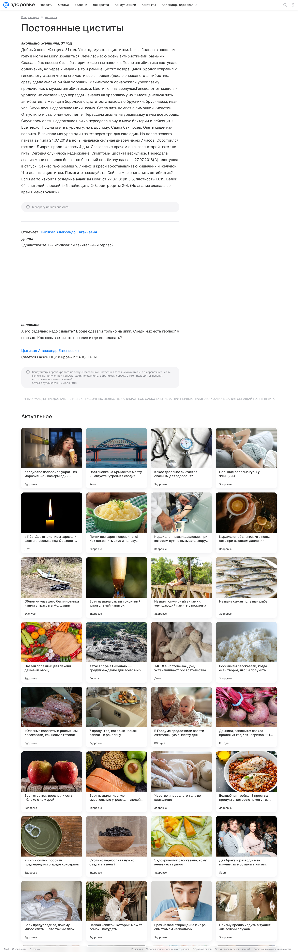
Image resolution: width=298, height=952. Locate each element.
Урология (51, 17)
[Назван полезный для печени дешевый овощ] (51, 652)
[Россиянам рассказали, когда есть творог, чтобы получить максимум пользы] (246, 652)
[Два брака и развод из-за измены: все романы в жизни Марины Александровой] (246, 846)
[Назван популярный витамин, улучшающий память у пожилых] (181, 587)
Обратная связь (202, 949)
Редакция (137, 949)
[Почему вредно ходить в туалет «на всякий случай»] (246, 911)
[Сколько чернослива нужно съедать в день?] (116, 846)
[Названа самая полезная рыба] (246, 587)
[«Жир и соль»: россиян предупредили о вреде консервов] (51, 846)
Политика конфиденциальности (272, 949)
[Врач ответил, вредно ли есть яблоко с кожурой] (51, 781)
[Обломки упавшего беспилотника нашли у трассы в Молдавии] (51, 587)
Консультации (30, 17)
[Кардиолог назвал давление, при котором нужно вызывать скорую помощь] (181, 522)
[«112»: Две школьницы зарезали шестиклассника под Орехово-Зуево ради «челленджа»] (51, 522)
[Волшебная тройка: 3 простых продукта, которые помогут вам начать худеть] (246, 781)
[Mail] (6, 5)
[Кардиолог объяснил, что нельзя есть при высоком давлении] (246, 522)
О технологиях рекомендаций (232, 949)
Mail (6, 949)
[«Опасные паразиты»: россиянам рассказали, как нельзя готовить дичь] (51, 717)
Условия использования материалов (168, 949)
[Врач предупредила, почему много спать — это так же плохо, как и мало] (51, 911)
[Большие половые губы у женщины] (246, 458)
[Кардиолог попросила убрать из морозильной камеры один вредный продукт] (51, 458)
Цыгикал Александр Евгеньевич (68, 232)
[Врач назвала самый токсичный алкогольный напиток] (116, 587)
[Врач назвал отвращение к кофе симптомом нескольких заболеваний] (181, 911)
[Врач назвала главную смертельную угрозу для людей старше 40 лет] (116, 781)
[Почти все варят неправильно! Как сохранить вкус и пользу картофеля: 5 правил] (116, 522)
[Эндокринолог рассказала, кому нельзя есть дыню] (181, 846)
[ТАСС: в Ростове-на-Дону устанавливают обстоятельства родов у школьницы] (181, 652)
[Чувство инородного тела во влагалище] (181, 781)
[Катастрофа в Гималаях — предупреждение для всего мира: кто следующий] (116, 652)
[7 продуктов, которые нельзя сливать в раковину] (116, 717)
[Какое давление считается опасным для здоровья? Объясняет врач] (181, 458)
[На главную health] (22, 5)
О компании (19, 949)
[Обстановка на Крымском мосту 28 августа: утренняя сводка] (116, 458)
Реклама (34, 949)
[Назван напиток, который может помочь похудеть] (116, 911)
